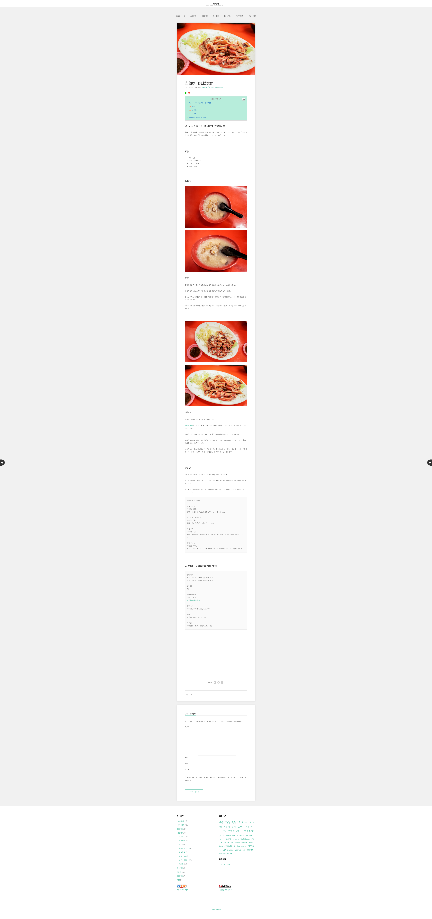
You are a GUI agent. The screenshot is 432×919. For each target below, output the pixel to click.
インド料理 (226, 827)
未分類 (179, 872)
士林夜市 (226, 843)
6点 (221, 822)
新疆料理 (243, 846)
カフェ (241, 826)
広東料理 (228, 846)
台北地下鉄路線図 (193, 600)
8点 (234, 822)
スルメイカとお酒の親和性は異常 (200, 103)
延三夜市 (236, 846)
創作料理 (182, 840)
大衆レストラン (212, 87)
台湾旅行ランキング (225, 890)
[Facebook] (218, 682)
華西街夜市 (238, 850)
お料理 (194, 110)
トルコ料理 (222, 831)
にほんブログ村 (182, 890)
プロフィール (180, 16)
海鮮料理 (220, 87)
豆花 (244, 850)
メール (188, 763)
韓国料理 (230, 854)
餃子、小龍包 (183, 860)
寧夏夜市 (244, 842)
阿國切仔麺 (189, 425)
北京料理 (236, 839)
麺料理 (181, 864)
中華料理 (205, 16)
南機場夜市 (245, 839)
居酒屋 (251, 842)
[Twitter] (215, 682)
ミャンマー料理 (247, 835)
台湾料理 (193, 16)
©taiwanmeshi (216, 910)
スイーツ (249, 826)
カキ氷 (234, 827)
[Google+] (222, 682)
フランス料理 (227, 835)
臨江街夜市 (230, 850)
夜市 (180, 844)
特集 (178, 880)
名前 (187, 757)
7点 (191, 694)
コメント (188, 727)
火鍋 (224, 850)
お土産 (244, 822)
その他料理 (252, 16)
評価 (193, 106)
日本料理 (216, 16)
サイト (187, 769)
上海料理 (227, 839)
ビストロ (182, 836)
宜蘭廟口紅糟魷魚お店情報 (197, 117)
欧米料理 (227, 16)
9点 (239, 822)
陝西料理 (249, 850)
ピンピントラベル (225, 864)
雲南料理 (222, 853)
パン (238, 831)
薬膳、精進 (183, 856)
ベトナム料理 (237, 835)
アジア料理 (239, 16)
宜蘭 (232, 842)
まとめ (194, 114)
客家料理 (237, 842)
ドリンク (231, 831)
